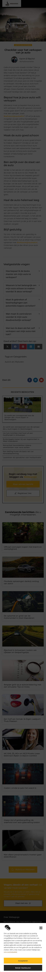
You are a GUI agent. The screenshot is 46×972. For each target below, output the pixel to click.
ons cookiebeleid (10, 952)
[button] (41, 928)
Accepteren (23, 961)
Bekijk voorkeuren (23, 968)
